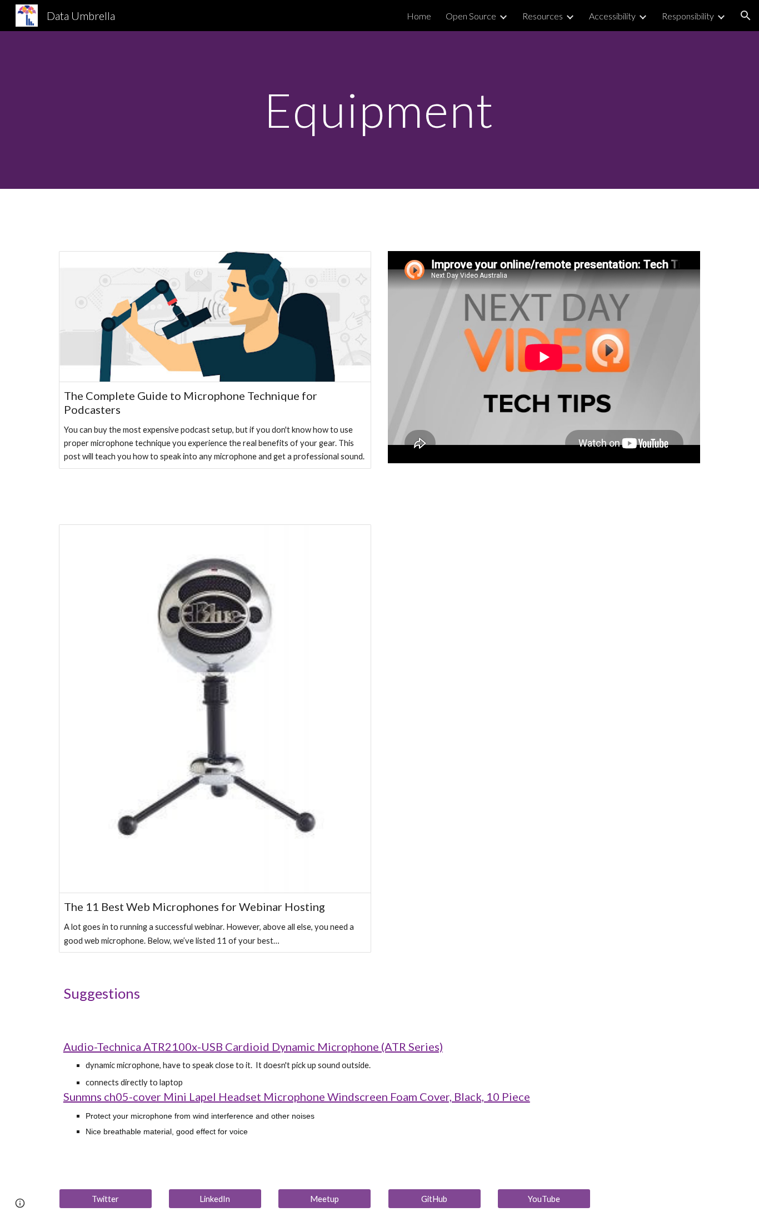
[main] (379, 110)
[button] (745, 15)
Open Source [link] (471, 16)
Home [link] (419, 16)
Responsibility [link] (688, 16)
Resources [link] (542, 16)
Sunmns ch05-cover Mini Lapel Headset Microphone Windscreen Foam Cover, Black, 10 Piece (296, 1096)
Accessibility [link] (612, 16)
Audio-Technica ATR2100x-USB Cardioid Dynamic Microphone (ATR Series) (253, 1046)
